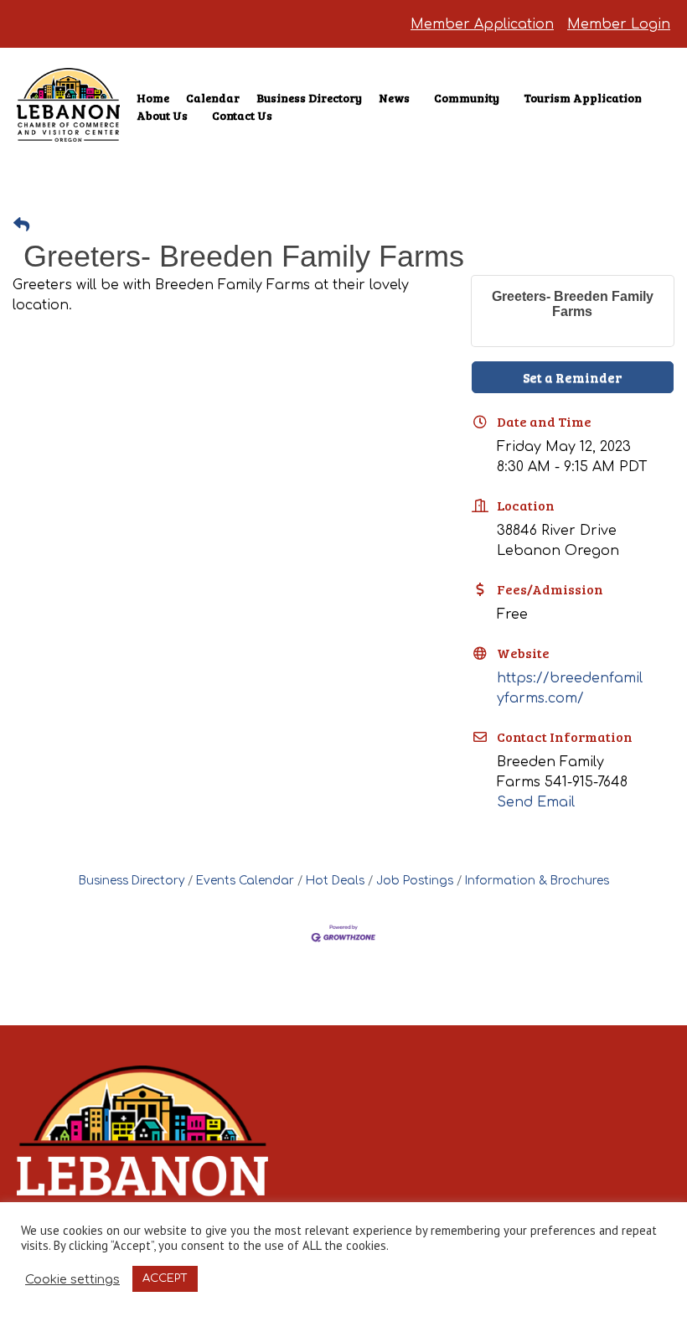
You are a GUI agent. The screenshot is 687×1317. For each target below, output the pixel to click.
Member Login (618, 24)
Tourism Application (583, 98)
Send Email (536, 802)
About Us (162, 115)
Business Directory (309, 98)
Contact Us (242, 115)
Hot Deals (335, 880)
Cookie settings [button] (72, 1279)
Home (153, 98)
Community (466, 98)
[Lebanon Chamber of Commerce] (68, 117)
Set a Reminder (572, 377)
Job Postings (414, 880)
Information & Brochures (537, 880)
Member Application (482, 24)
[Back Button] (21, 226)
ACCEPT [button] (165, 1278)
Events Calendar (245, 880)
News (394, 98)
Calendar (213, 98)
